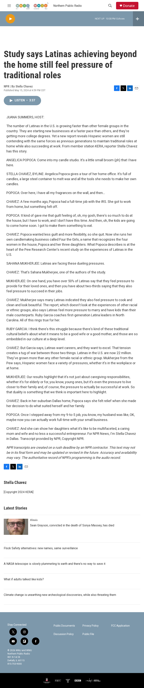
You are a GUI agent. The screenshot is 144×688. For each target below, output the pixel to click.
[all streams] (138, 18)
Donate (129, 6)
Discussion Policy (64, 634)
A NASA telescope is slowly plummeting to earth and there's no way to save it (54, 564)
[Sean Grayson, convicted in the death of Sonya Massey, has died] (16, 527)
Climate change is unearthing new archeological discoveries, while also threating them (60, 595)
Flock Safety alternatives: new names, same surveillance (41, 548)
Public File (88, 634)
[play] (10, 19)
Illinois (34, 520)
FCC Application (120, 625)
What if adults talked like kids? (24, 579)
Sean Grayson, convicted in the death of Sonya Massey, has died (72, 525)
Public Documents (64, 625)
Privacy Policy (90, 625)
